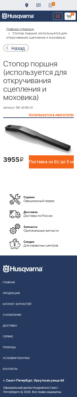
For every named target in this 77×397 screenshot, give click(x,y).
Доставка (27, 5)
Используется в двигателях (51, 114)
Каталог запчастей (17, 304)
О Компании (12, 315)
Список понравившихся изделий (50, 5)
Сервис (8, 337)
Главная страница (20, 29)
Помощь (9, 347)
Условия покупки (16, 358)
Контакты (38, 5)
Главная (9, 283)
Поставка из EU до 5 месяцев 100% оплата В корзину (51, 162)
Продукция (11, 293)
